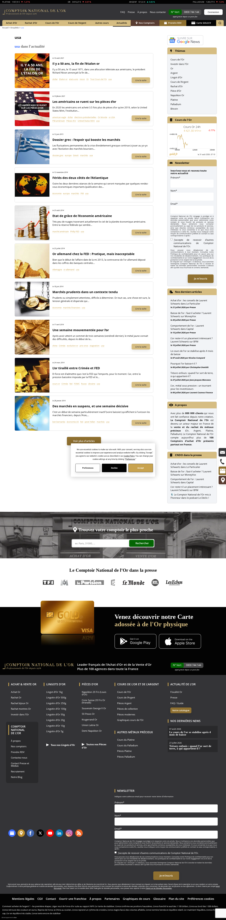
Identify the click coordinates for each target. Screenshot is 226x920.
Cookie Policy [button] (128, 456)
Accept (140, 468)
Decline (114, 468)
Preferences (87, 468)
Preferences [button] (130, 459)
